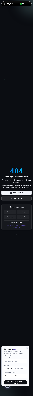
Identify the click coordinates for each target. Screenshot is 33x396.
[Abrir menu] (28, 4)
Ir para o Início (18, 193)
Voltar (17, 234)
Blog (23, 212)
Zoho (20, 225)
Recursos (10, 217)
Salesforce (15, 225)
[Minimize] (27, 348)
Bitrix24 (24, 225)
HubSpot (9, 225)
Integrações (10, 212)
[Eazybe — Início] (8, 4)
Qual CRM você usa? (10, 372)
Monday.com (16, 227)
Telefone (7, 365)
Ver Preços (18, 198)
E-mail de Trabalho (9, 358)
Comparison (23, 217)
